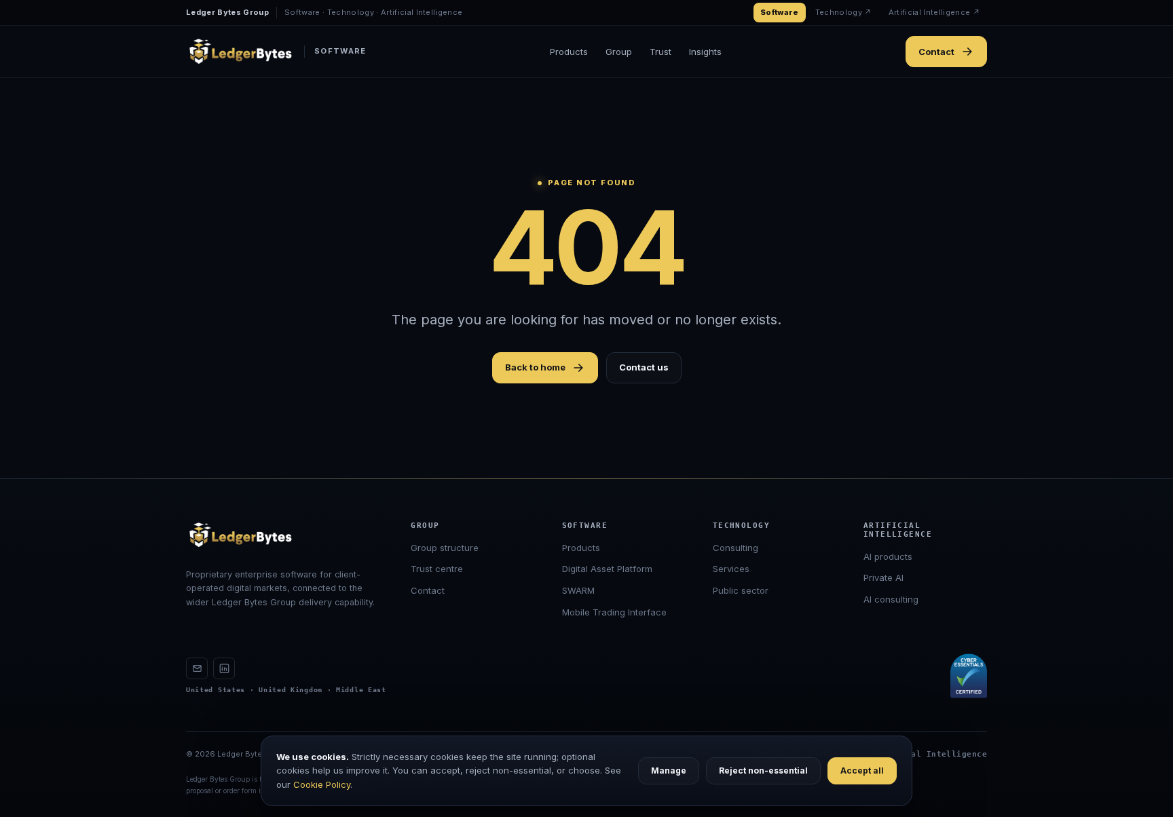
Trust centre (437, 568)
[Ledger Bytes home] (240, 535)
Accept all (862, 770)
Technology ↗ (843, 12)
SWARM (578, 590)
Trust (660, 51)
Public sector (740, 590)
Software (779, 12)
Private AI (883, 577)
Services (731, 568)
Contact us (644, 367)
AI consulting (890, 599)
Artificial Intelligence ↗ (934, 12)
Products (569, 51)
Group (619, 51)
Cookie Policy (321, 784)
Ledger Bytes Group (227, 12)
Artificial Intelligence (929, 754)
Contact (936, 51)
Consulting (735, 547)
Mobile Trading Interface (614, 612)
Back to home (535, 367)
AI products (887, 556)
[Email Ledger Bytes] (197, 668)
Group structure (445, 547)
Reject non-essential (763, 770)
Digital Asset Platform (607, 568)
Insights (705, 51)
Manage (668, 770)
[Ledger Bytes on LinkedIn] (224, 668)
